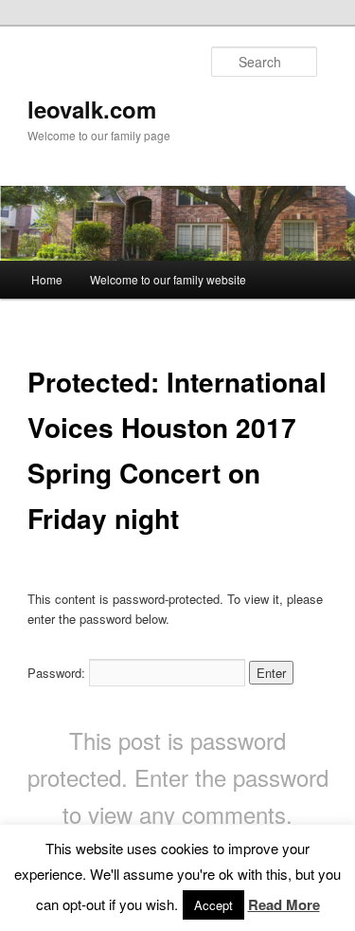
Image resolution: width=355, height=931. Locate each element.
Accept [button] (213, 905)
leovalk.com (91, 109)
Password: (58, 673)
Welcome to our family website (168, 279)
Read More (284, 904)
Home (46, 279)
